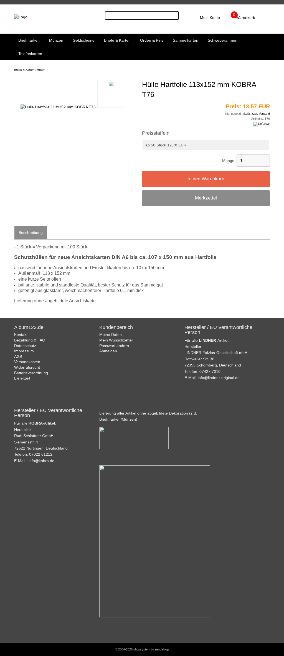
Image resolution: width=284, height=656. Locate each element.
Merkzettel (206, 198)
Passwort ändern (114, 345)
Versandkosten (27, 362)
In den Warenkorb (205, 178)
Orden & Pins (151, 40)
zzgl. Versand (261, 113)
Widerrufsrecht (27, 367)
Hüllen (41, 69)
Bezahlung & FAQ (29, 340)
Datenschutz (25, 345)
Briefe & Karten (117, 40)
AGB (18, 356)
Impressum (24, 351)
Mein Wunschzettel (116, 340)
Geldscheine (84, 40)
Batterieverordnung (31, 373)
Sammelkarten (185, 40)
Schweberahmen (222, 40)
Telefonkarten (30, 53)
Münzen (56, 40)
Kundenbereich (116, 327)
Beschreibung (31, 232)
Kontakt (20, 334)
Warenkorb (245, 17)
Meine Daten (110, 334)
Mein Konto (210, 17)
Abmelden (108, 351)
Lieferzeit (22, 378)
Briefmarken (29, 40)
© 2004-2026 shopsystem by (142, 649)
